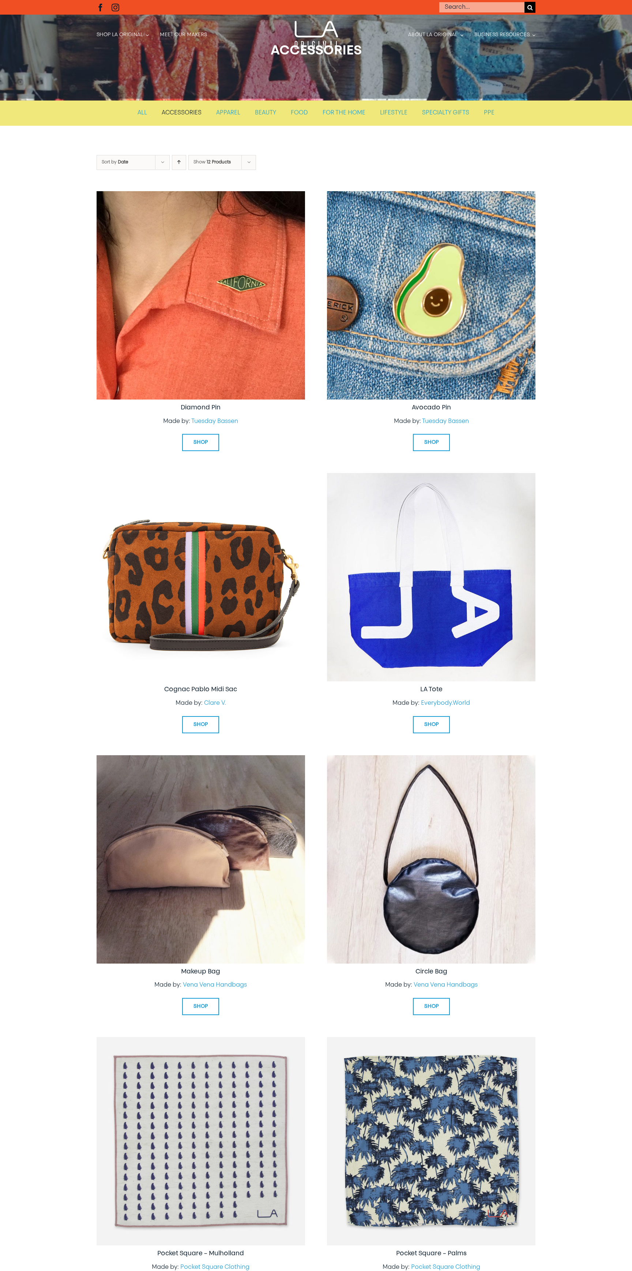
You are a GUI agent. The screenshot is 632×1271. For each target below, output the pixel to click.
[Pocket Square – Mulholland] (201, 1042)
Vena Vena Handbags (215, 985)
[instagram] (115, 7)
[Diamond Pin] (201, 196)
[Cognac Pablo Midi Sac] (201, 478)
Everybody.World (445, 703)
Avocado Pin (431, 408)
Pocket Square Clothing (214, 1267)
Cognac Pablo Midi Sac (200, 689)
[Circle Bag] (431, 760)
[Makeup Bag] (201, 760)
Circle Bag (431, 972)
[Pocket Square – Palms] (431, 1042)
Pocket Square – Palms (431, 1254)
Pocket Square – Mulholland (200, 1254)
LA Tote (431, 689)
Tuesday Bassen (214, 421)
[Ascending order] (179, 162)
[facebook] (100, 7)
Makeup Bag (200, 972)
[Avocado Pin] (431, 196)
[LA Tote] (431, 478)
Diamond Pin (201, 408)
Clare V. (215, 703)
